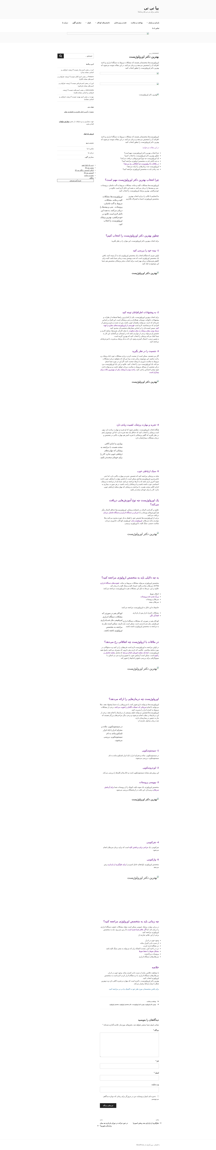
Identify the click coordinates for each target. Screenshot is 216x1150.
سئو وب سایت (89, 175)
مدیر (150, 53)
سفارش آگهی (76, 23)
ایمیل (156, 1073)
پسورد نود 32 (89, 168)
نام (157, 1061)
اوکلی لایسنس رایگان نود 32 (84, 170)
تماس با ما (155, 28)
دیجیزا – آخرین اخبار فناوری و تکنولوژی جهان (79, 112)
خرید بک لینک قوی (88, 165)
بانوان (89, 23)
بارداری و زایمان (153, 23)
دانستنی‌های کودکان (103, 23)
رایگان (92, 178)
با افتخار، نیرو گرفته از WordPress (148, 1145)
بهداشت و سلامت (137, 23)
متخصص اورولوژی (114, 1004)
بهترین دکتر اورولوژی (150, 1004)
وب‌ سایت (155, 1084)
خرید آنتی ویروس (75, 180)
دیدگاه (156, 1030)
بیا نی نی (151, 8)
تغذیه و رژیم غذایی (120, 23)
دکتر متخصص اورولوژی (125, 1004)
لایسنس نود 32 (89, 173)
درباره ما (65, 23)
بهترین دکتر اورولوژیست (138, 1004)
